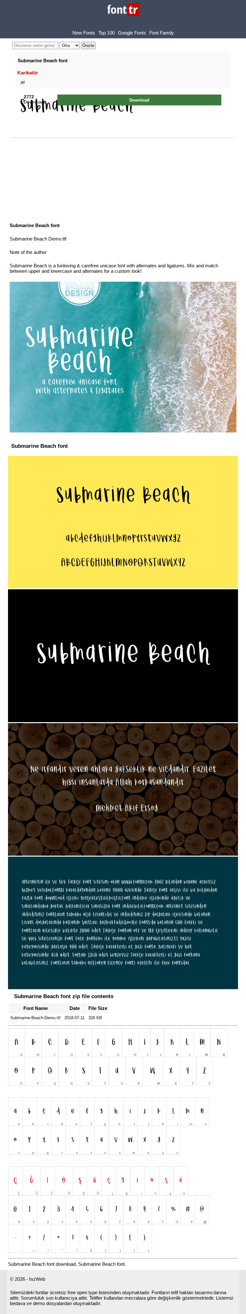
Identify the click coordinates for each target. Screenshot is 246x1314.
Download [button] (139, 100)
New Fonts (83, 32)
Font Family (161, 32)
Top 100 (106, 32)
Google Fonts (132, 32)
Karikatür (27, 72)
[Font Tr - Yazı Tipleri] (123, 10)
